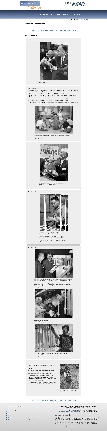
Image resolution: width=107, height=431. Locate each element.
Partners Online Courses (13, 408)
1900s (32, 30)
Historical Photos (72, 13)
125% (84, 19)
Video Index (52, 13)
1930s (46, 30)
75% (78, 19)
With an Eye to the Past (13, 412)
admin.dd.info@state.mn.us (67, 411)
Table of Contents (38, 13)
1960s (60, 30)
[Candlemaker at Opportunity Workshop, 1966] (54, 212)
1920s (42, 30)
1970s (65, 30)
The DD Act (10, 417)
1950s (55, 30)
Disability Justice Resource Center (15, 415)
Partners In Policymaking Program (15, 406)
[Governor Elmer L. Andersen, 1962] (54, 60)
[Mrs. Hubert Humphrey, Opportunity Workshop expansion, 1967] (54, 263)
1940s (51, 30)
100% (81, 19)
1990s (74, 30)
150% (87, 19)
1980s (69, 30)
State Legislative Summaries (65, 14)
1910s (37, 30)
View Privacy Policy (78, 411)
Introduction (30, 13)
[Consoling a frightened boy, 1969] (70, 376)
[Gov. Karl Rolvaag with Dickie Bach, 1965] (54, 162)
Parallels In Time (11, 410)
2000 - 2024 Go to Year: (46, 13)
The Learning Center (12, 419)
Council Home (78, 13)
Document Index (58, 13)
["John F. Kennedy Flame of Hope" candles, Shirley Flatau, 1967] (54, 337)
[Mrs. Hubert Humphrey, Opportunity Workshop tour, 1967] (54, 303)
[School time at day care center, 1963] (54, 120)
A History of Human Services (14, 413)
